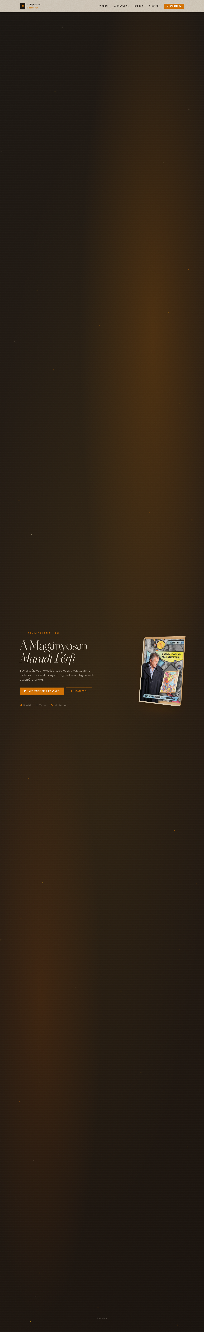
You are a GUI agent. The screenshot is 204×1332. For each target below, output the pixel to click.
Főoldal (104, 6)
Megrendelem (174, 6)
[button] (196, 1327)
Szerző (138, 6)
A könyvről (121, 6)
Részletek (81, 691)
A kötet (153, 6)
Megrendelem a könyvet (43, 691)
